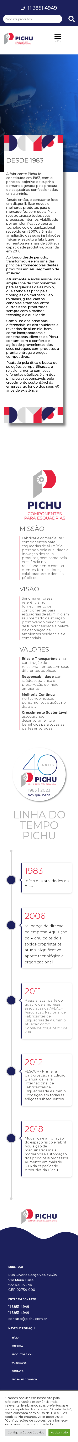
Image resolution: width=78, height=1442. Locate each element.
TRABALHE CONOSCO (24, 1379)
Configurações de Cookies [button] (26, 1432)
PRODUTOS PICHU (22, 1354)
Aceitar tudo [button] (59, 1432)
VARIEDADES (19, 1362)
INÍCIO (15, 1337)
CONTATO (17, 1371)
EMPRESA (17, 1346)
